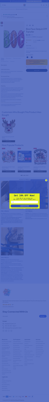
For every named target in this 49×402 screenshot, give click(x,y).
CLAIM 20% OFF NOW (24, 205)
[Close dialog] (46, 180)
